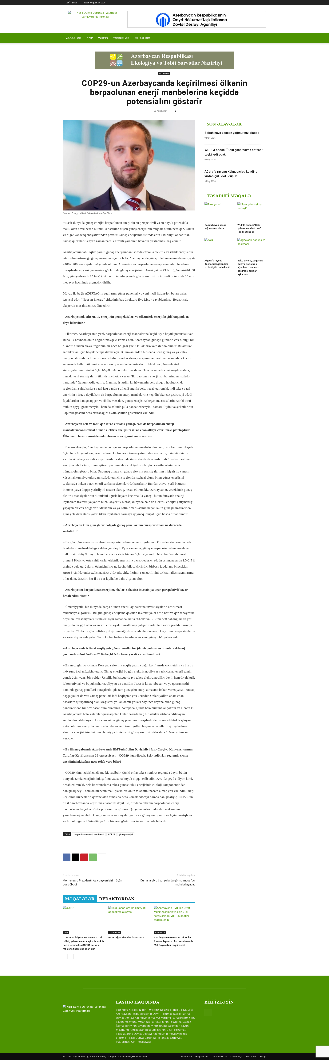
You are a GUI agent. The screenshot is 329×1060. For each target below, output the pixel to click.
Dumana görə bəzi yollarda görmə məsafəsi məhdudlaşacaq (168, 882)
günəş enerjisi (126, 834)
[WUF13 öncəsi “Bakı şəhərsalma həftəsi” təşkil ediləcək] (251, 212)
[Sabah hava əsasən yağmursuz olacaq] (218, 212)
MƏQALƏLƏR (80, 898)
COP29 (111, 834)
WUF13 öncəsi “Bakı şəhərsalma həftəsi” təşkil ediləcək (249, 228)
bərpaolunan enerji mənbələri (89, 834)
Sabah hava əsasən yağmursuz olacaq (231, 133)
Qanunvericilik (219, 1056)
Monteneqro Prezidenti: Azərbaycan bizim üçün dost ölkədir (92, 882)
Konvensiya (236, 1056)
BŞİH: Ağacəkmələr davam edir (126, 937)
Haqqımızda (201, 1056)
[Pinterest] (84, 857)
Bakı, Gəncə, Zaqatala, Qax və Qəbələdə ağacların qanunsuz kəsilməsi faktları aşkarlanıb (250, 267)
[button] (261, 38)
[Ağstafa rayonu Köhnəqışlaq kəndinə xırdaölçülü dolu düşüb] (218, 248)
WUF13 (103, 38)
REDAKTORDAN (116, 898)
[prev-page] (65, 956)
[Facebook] (263, 2)
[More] (102, 857)
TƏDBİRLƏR (121, 38)
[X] (75, 857)
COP (90, 38)
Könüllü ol (251, 1056)
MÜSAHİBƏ (142, 38)
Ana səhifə (186, 1056)
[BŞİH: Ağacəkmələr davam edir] (129, 920)
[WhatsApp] (93, 857)
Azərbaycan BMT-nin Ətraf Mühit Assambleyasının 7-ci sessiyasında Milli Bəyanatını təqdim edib (173, 941)
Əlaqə (263, 1056)
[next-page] (71, 956)
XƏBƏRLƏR (73, 38)
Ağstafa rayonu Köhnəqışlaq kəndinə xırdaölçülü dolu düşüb (217, 264)
